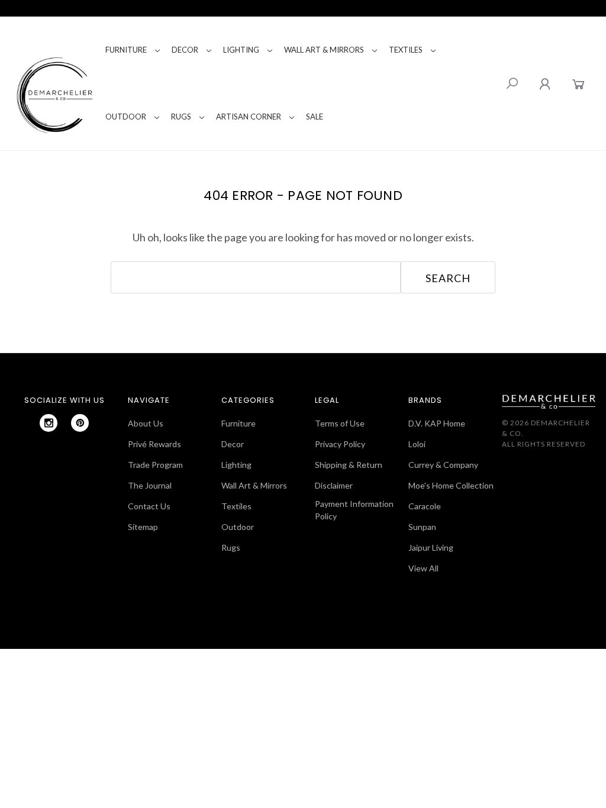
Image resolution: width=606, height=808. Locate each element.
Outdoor (125, 116)
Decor (185, 49)
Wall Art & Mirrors (324, 49)
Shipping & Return (348, 465)
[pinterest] (80, 423)
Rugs (181, 116)
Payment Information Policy (354, 510)
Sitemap (143, 527)
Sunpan (422, 527)
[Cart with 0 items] (578, 83)
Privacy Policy (340, 444)
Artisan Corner (248, 116)
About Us (145, 423)
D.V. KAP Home (436, 423)
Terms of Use (340, 423)
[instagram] (48, 423)
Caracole (424, 506)
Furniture (126, 49)
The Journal (150, 485)
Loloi (417, 444)
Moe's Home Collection (451, 485)
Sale (314, 116)
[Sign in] (545, 83)
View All (423, 568)
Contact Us (149, 506)
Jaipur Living (430, 547)
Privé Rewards (154, 444)
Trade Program (155, 465)
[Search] (512, 83)
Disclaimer (334, 485)
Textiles (406, 49)
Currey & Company (443, 465)
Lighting (241, 49)
